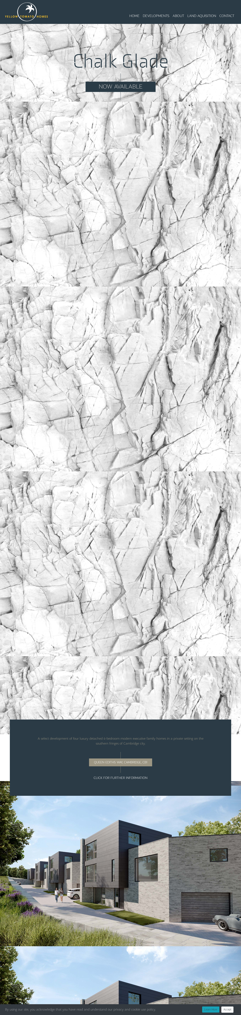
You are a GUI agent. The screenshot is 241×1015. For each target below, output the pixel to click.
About (178, 15)
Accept (227, 1009)
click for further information (120, 777)
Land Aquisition (201, 15)
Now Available (120, 86)
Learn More (210, 1009)
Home (134, 15)
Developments (156, 15)
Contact (226, 15)
